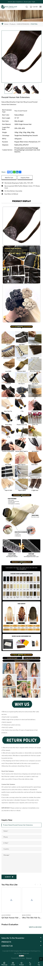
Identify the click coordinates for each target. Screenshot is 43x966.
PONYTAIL (34, 24)
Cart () (35, 6)
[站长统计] (21, 956)
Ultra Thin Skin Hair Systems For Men (11, 917)
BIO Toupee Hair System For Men (32, 917)
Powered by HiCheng (18, 958)
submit (8, 877)
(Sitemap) (29, 958)
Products (12, 24)
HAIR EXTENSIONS (23, 24)
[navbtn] (41, 7)
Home (6, 24)
